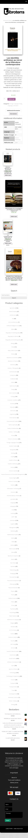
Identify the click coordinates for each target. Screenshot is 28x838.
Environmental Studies (12, 421)
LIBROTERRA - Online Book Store (14, 828)
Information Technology (13, 488)
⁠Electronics (13, 410)
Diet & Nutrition (13, 393)
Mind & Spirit (12, 548)
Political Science (13, 598)
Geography (13, 449)
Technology (12, 672)
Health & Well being (13, 463)
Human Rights (12, 478)
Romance (13, 626)
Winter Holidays (13, 701)
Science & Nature (12, 637)
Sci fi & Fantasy (13, 630)
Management (12, 527)
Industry (13, 485)
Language (10, 105)
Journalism (13, 499)
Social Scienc (13, 655)
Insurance (13, 492)
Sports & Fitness (13, 669)
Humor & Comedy (13, 481)
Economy (12, 403)
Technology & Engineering (13, 676)
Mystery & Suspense (13, 556)
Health (12, 456)
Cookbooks (13, 379)
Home (4, 20)
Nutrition (13, 566)
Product (10, 20)
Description (13, 114)
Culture (13, 382)
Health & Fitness (13, 460)
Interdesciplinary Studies (13, 495)
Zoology (13, 704)
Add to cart (11, 99)
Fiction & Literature (13, 439)
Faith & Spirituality (13, 425)
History (12, 467)
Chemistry (12, 364)
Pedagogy (12, 573)
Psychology (12, 612)
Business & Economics (12, 357)
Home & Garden (13, 471)
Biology (13, 343)
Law (12, 509)
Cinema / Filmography (13, 368)
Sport (12, 665)
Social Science (12, 658)
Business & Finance (13, 361)
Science (12, 633)
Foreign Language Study (16, 103)
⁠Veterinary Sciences (13, 697)
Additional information (13, 110)
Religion (12, 623)
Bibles (12, 329)
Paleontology (13, 570)
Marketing (13, 531)
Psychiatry (13, 609)
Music (12, 552)
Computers (13, 375)
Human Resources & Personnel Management (12, 474)
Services (13, 648)
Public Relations (13, 616)
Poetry (13, 594)
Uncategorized (13, 694)
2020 (16, 142)
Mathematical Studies (12, 534)
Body (12, 347)
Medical (12, 545)
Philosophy (12, 584)
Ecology (13, 396)
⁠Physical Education (13, 587)
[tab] (13, 110)
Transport (12, 683)
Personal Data (13, 577)
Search (14, 298)
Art (13, 318)
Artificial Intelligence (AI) (13, 325)
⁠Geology (13, 453)
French (16, 132)
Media (13, 541)
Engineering (13, 414)
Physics (13, 591)
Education (12, 407)
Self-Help (12, 644)
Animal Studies (13, 311)
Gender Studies (13, 446)
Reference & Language (13, 619)
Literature (15, 105)
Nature (13, 559)
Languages (13, 506)
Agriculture (12, 308)
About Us (14, 777)
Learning (13, 513)
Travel (13, 690)
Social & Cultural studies (13, 651)
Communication (13, 371)
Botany (13, 354)
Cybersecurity (13, 386)
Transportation (13, 686)
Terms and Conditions (14, 780)
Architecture (13, 315)
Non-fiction (13, 563)
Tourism (13, 679)
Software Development (13, 662)
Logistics (13, 524)
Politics (13, 602)
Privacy (13, 605)
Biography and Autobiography (13, 340)
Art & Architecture (13, 322)
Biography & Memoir (13, 336)
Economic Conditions (13, 400)
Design (13, 389)
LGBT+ (13, 517)
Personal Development (13, 580)
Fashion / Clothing (13, 432)
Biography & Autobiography (13, 332)
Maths (12, 538)
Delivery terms (14, 782)
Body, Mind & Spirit (13, 350)
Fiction (12, 435)
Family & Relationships (13, 428)
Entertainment (13, 417)
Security (13, 640)
